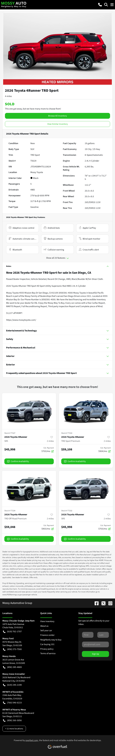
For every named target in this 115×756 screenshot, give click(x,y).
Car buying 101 (47, 644)
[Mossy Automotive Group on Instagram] (109, 603)
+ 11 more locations (14, 728)
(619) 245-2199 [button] (14, 684)
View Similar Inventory (57, 124)
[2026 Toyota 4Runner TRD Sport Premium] (86, 411)
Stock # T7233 (66, 433)
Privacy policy (46, 649)
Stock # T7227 (9, 433)
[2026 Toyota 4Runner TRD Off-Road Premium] (29, 489)
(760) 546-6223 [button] (14, 702)
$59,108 (66, 449)
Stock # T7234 (9, 510)
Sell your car (46, 630)
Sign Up (95, 653)
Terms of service (48, 653)
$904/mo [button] (104, 450)
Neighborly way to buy (50, 639)
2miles (50, 441)
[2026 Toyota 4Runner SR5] (29, 411)
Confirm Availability (20, 461)
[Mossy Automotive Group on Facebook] (95, 603)
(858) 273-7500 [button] (14, 649)
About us (44, 626)
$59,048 (9, 527)
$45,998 (9, 449)
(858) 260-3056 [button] (14, 720)
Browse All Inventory (57, 115)
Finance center (47, 635)
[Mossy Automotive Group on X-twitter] (102, 603)
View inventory (47, 621)
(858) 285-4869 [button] (14, 667)
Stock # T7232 (66, 510)
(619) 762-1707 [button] (14, 631)
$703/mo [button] (47, 450)
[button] (100, 5)
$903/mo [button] (47, 527)
